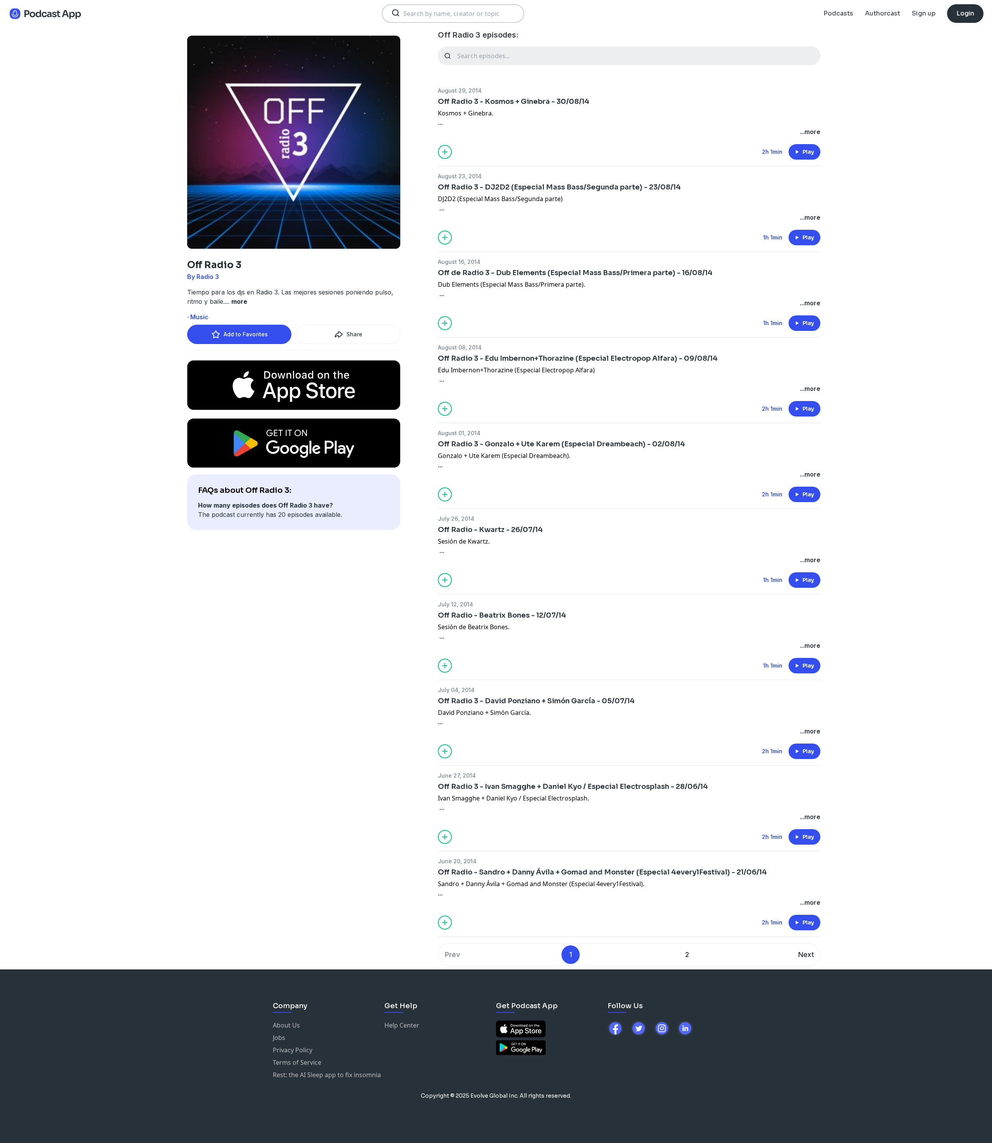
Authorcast (882, 13)
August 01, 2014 (459, 433)
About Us (286, 1025)
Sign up (923, 13)
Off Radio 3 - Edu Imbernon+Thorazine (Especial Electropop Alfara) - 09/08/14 (578, 358)
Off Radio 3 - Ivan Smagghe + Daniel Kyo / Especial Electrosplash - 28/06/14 (573, 786)
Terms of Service (297, 1062)
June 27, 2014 (457, 775)
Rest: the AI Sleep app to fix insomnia (327, 1075)
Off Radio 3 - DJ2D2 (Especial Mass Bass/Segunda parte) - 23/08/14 (559, 187)
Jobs (279, 1037)
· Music (197, 317)
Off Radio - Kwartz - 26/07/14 (490, 529)
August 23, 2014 (460, 176)
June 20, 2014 (457, 861)
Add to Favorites (246, 334)
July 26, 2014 (456, 518)
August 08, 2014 (460, 347)
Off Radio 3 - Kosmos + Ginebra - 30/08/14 (513, 101)
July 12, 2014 (455, 604)
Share (354, 334)
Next (806, 954)
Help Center (401, 1025)
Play (808, 151)
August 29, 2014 (460, 90)
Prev (452, 954)
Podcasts (838, 13)
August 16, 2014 (459, 261)
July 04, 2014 (456, 690)
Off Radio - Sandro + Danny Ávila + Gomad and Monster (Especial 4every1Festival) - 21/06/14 (602, 872)
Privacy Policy (292, 1050)
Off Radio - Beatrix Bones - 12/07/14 (502, 615)
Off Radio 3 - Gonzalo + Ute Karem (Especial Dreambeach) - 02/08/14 (561, 444)
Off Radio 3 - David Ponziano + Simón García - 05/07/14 (536, 701)
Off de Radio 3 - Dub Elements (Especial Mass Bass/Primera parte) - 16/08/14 (575, 273)
